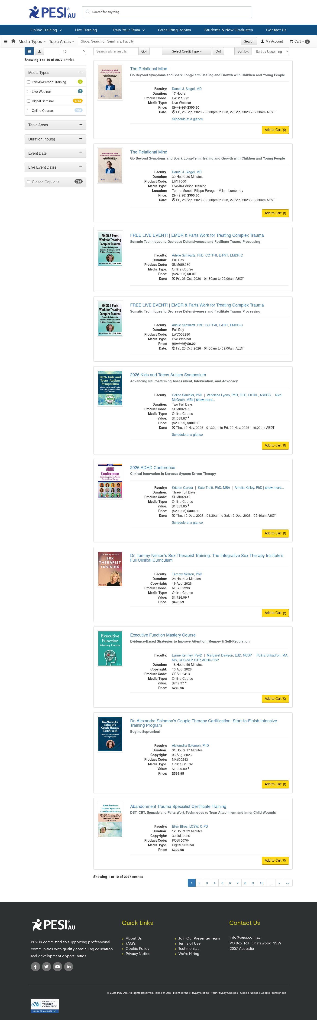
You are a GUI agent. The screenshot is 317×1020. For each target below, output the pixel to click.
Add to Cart (273, 130)
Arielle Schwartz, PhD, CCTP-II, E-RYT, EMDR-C (207, 255)
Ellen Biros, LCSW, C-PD (190, 826)
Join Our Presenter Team (199, 938)
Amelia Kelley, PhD (248, 487)
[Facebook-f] (35, 966)
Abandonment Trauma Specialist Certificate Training (178, 806)
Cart (301, 41)
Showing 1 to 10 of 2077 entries (49, 59)
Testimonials (188, 949)
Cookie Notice (249, 993)
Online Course (50, 110)
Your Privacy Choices (224, 993)
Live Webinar (48, 91)
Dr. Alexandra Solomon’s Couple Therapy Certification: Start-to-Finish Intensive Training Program (203, 722)
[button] (39, 51)
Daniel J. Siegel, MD (187, 88)
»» (288, 882)
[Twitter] (46, 966)
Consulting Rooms (174, 30)
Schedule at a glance (187, 119)
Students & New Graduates (228, 30)
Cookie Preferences (273, 993)
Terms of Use (189, 944)
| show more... (204, 399)
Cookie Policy (137, 949)
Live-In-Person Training (55, 82)
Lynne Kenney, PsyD (187, 655)
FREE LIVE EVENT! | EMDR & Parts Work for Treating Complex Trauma (197, 235)
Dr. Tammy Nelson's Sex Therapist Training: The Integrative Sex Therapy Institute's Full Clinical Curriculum (206, 557)
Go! (144, 51)
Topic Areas (60, 41)
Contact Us (276, 30)
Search (249, 41)
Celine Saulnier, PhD (187, 395)
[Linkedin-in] (68, 966)
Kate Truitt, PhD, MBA (214, 487)
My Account (274, 41)
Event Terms (180, 993)
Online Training (44, 30)
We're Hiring (188, 954)
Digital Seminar (52, 101)
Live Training (86, 30)
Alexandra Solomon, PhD (190, 745)
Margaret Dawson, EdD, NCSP (229, 655)
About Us (134, 938)
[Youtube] (57, 966)
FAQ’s (131, 944)
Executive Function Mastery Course (163, 635)
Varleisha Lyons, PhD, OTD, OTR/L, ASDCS (239, 395)
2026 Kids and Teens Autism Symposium (168, 374)
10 (261, 882)
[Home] (13, 41)
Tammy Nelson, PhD (187, 574)
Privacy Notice (138, 954)
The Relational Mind (148, 68)
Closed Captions (55, 181)
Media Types (31, 41)
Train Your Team (126, 30)
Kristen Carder (182, 487)
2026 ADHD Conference (152, 467)
